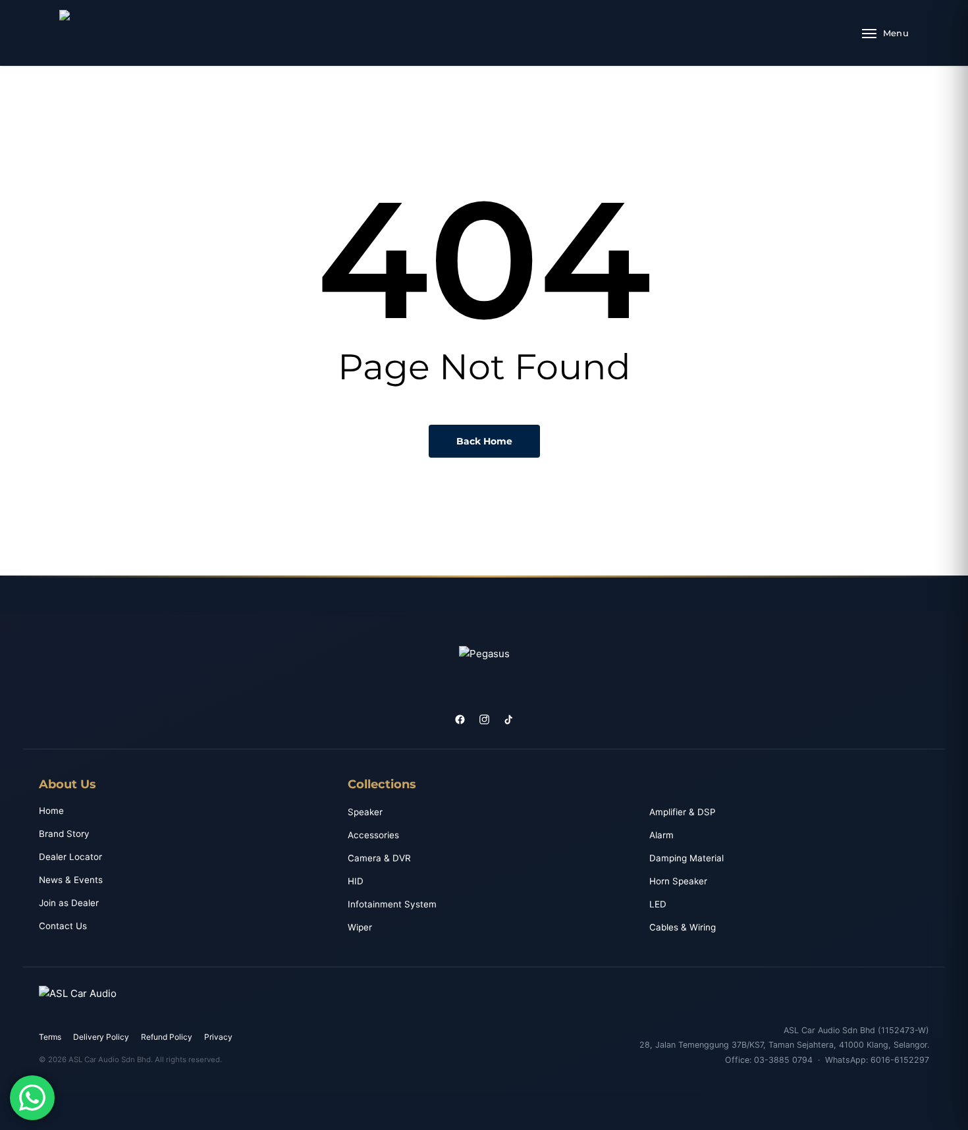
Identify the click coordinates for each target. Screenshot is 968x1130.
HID (355, 881)
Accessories (373, 835)
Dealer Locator (70, 856)
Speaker (365, 812)
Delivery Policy (101, 1037)
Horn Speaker (678, 881)
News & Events (71, 879)
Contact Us (63, 926)
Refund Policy (166, 1037)
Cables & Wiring (682, 927)
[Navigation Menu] (885, 33)
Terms (50, 1037)
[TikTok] (508, 719)
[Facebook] (460, 719)
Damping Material (686, 858)
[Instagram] (484, 719)
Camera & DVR (379, 858)
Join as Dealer (69, 903)
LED (657, 904)
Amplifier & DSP (682, 812)
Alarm (661, 835)
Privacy (218, 1037)
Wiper (360, 927)
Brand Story (64, 833)
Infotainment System (392, 904)
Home (51, 810)
